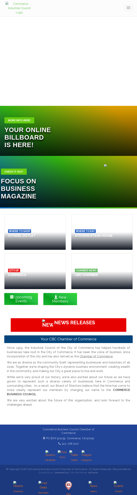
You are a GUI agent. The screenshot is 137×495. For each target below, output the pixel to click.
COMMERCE (17, 275)
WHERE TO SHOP (19, 231)
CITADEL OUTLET (22, 235)
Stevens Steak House (94, 235)
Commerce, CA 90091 (70, 438)
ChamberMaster (78, 472)
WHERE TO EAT (85, 231)
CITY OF (14, 270)
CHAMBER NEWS (86, 270)
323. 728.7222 (70, 443)
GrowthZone (46, 472)
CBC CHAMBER (86, 275)
